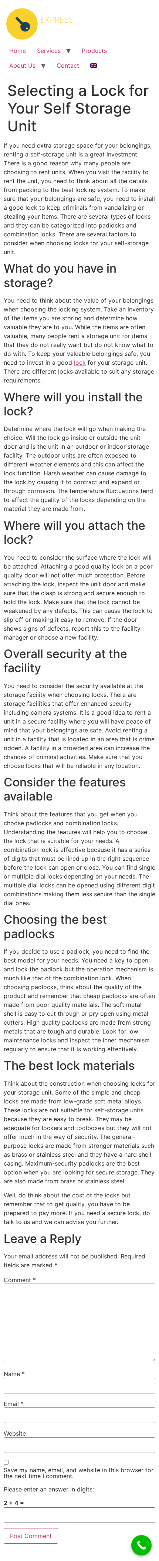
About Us (22, 65)
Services (49, 50)
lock (80, 362)
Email (14, 1404)
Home (17, 50)
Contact (68, 65)
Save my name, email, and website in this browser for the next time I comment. (78, 1473)
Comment (20, 1280)
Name (14, 1374)
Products (94, 50)
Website (15, 1433)
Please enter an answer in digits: (49, 1489)
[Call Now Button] (141, 1545)
